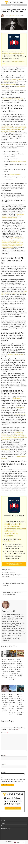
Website (3, 772)
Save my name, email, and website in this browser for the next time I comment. (13, 780)
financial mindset (16, 79)
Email (3, 765)
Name (3, 755)
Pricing (3, 823)
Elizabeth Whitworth (12, 674)
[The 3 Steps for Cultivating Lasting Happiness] (5, 685)
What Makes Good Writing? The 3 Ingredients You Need (12, 593)
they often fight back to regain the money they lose (14, 292)
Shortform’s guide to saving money (13, 99)
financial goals (5, 449)
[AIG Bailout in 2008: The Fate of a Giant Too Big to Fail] (5, 651)
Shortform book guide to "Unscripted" (13, 53)
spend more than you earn (18, 161)
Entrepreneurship (9, 575)
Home (3, 820)
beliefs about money (10, 81)
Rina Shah (19, 670)
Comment (4, 733)
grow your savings (20, 414)
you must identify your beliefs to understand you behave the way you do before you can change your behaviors (14, 128)
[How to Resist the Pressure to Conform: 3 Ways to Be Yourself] (12, 651)
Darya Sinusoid (13, 15)
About (3, 826)
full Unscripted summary (11, 540)
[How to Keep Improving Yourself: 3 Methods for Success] (12, 685)
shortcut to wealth (14, 174)
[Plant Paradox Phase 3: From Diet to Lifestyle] (20, 651)
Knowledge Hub (5, 828)
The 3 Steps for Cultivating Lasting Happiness (4, 698)
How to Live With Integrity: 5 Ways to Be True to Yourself (20, 699)
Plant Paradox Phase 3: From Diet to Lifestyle (20, 663)
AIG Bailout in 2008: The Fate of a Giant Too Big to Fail (5, 664)
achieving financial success (15, 354)
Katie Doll (11, 709)
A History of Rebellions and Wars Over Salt (13, 584)
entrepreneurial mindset (8, 84)
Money (17, 575)
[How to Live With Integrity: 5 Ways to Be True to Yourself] (20, 685)
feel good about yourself (16, 238)
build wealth (16, 398)
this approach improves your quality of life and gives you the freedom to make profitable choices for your (14, 436)
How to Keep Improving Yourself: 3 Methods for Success (12, 700)
